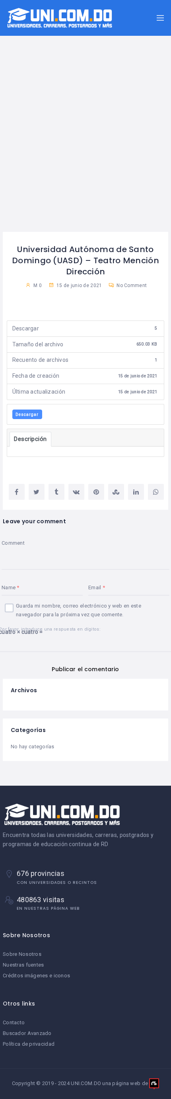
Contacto (14, 1022)
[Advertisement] (85, 142)
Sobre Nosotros (22, 954)
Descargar (27, 414)
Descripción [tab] (30, 439)
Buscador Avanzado (27, 1033)
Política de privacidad (28, 1044)
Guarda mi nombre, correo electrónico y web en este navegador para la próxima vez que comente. (78, 610)
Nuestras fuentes (23, 965)
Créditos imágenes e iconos (36, 976)
